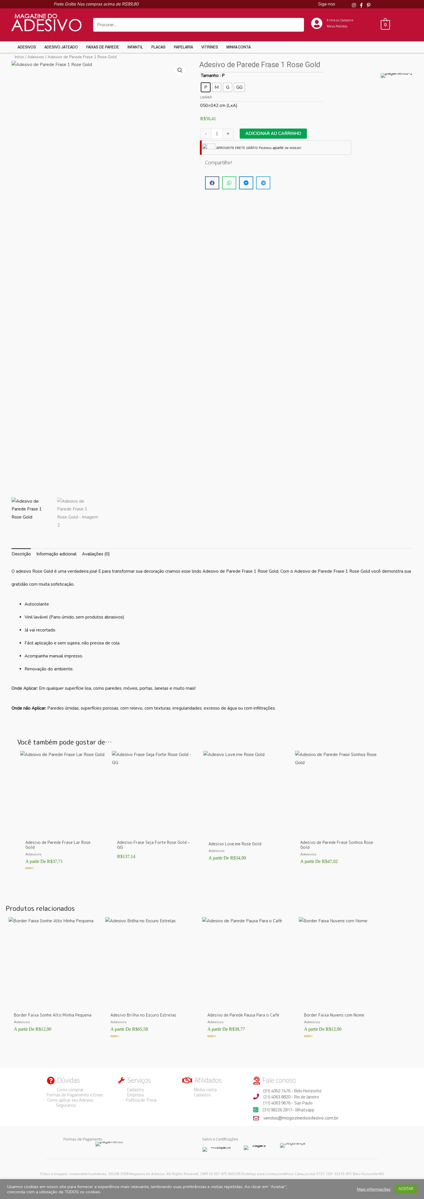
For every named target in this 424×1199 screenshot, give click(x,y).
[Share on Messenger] (246, 182)
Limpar (206, 97)
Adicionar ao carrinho (273, 133)
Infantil (135, 47)
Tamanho (210, 75)
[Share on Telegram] (263, 182)
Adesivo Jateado (61, 47)
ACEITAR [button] (405, 1189)
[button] (180, 70)
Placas (158, 47)
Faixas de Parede (102, 47)
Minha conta (238, 47)
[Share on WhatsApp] (229, 182)
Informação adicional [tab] (56, 554)
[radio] (205, 87)
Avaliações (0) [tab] (96, 554)
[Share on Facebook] (212, 182)
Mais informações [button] (374, 1189)
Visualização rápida (63, 832)
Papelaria (183, 47)
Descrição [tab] (21, 554)
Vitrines (209, 47)
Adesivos (27, 47)
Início (19, 57)
